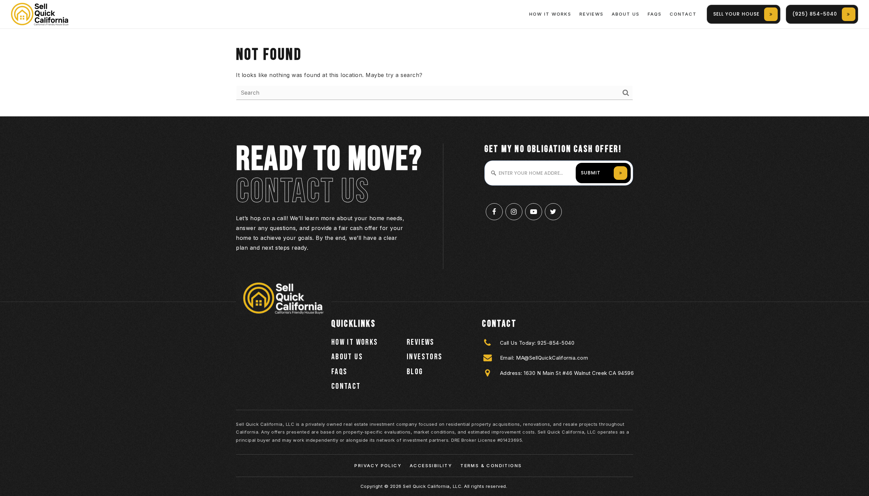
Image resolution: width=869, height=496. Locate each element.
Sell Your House (736, 14)
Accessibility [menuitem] (431, 465)
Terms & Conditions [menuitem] (491, 465)
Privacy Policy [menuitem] (378, 465)
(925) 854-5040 (814, 14)
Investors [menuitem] (425, 357)
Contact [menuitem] (683, 14)
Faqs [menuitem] (655, 14)
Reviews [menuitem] (591, 14)
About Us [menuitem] (626, 14)
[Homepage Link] (40, 13)
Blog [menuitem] (415, 372)
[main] (434, 72)
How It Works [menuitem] (550, 14)
